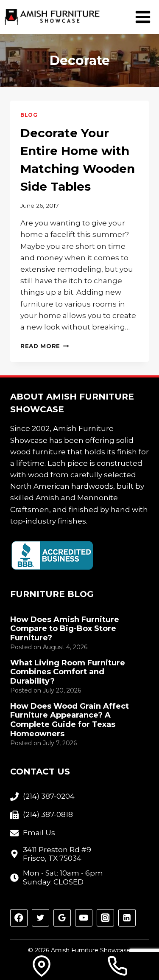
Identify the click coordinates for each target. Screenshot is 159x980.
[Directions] (41, 966)
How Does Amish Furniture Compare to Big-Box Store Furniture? (64, 628)
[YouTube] (83, 917)
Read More (44, 346)
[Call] (117, 966)
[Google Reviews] (62, 917)
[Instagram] (105, 917)
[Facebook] (19, 917)
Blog (28, 115)
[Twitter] (40, 917)
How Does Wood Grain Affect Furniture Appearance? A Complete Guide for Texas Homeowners (69, 720)
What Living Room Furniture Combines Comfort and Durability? (67, 672)
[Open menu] (143, 17)
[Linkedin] (127, 917)
